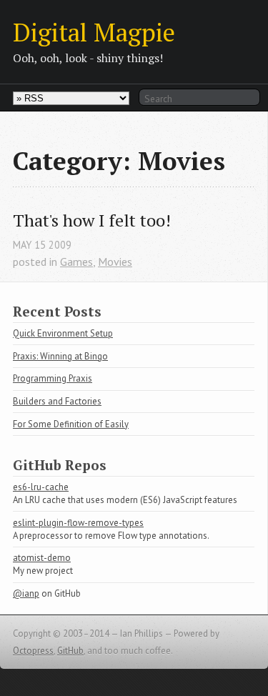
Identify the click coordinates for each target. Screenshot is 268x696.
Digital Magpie (94, 32)
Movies (115, 261)
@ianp (26, 593)
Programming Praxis (52, 378)
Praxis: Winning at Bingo (60, 356)
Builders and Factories (57, 401)
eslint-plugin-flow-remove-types (78, 523)
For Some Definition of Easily (71, 424)
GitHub (70, 651)
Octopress (33, 651)
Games (76, 261)
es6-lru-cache (41, 487)
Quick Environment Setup (63, 333)
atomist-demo (42, 558)
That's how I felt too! (92, 220)
